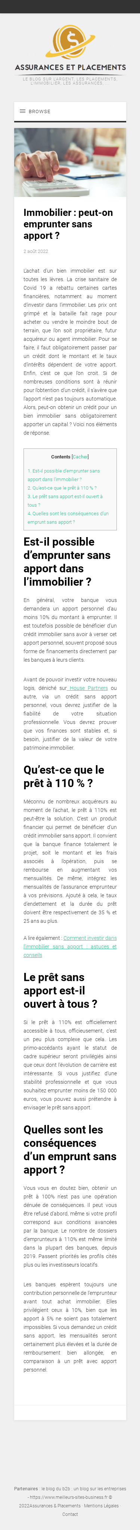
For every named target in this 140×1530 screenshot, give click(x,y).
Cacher (80, 457)
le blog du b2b (55, 1488)
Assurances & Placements (55, 1505)
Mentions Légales (101, 1505)
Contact (70, 1514)
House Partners (87, 688)
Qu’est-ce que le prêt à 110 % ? (62, 488)
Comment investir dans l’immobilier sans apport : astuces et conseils (70, 946)
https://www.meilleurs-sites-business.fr (69, 1497)
